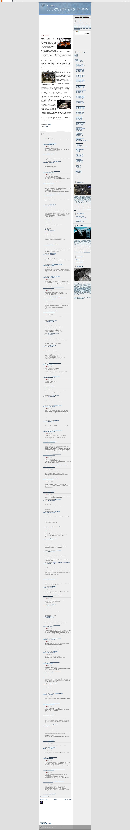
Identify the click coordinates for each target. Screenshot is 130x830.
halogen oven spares (53, 683)
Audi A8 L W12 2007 (79, 145)
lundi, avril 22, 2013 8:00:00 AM (48, 587)
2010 (76, 55)
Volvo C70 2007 (76, 294)
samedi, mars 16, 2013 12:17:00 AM (49, 144)
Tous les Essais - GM (79, 98)
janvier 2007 (78, 172)
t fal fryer (56, 310)
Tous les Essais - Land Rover (81, 88)
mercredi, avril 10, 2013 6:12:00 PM (49, 431)
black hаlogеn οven (52, 747)
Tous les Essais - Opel (79, 77)
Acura (75, 22)
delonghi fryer (56, 420)
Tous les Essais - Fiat (79, 101)
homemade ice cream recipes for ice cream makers (61, 562)
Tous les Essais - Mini (79, 81)
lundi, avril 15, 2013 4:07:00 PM (48, 539)
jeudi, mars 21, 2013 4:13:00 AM (48, 288)
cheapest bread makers (59, 693)
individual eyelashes (57, 161)
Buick (83, 22)
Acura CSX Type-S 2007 (80, 154)
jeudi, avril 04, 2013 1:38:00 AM (48, 334)
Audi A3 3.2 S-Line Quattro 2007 (81, 146)
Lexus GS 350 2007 (79, 118)
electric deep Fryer (56, 243)
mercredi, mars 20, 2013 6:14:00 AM (49, 205)
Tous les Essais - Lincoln (80, 86)
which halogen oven (57, 171)
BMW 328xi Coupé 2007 (80, 138)
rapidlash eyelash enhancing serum (55, 363)
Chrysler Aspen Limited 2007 (80, 122)
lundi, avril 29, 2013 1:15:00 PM (48, 672)
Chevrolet (89, 22)
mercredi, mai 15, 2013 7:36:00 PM (49, 741)
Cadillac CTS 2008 (45, 36)
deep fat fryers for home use (56, 638)
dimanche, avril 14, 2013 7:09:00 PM (49, 512)
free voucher (47, 229)
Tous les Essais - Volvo (79, 66)
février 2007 (78, 171)
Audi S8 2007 (78, 141)
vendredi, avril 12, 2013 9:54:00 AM (49, 455)
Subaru (87, 28)
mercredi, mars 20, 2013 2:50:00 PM (49, 244)
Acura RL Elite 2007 (79, 157)
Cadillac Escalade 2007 (79, 125)
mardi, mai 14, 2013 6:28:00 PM (48, 725)
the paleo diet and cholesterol (59, 218)
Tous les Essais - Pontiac (80, 76)
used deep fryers (55, 724)
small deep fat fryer (51, 385)
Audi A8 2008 (78, 151)
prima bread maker (53, 204)
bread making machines (53, 757)
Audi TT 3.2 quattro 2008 (80, 149)
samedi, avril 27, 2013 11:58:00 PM (49, 639)
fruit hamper (54, 586)
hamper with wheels (53, 253)
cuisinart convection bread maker (53, 333)
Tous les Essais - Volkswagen (81, 67)
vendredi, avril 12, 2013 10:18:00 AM (49, 467)
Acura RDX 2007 (78, 159)
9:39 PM (49, 124)
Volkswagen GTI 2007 (79, 64)
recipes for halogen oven (57, 181)
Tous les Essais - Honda (80, 97)
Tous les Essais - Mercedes (80, 82)
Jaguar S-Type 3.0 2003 (80, 221)
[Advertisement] (48, 24)
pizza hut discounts (56, 395)
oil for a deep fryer (57, 625)
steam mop (54, 713)
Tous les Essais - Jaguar (80, 93)
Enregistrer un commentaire (44, 796)
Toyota (90, 28)
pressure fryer (54, 604)
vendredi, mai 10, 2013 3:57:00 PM (49, 704)
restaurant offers (57, 511)
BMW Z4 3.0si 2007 (79, 129)
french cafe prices (58, 499)
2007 (76, 59)
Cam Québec (52, 6)
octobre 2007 (78, 161)
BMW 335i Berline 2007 (79, 135)
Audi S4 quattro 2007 (79, 143)
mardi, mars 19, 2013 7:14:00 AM (48, 172)
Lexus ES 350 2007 (79, 119)
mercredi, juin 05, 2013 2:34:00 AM (48, 770)
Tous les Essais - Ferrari (80, 102)
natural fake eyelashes (52, 143)
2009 (76, 56)
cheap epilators (55, 651)
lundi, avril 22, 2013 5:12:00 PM (48, 596)
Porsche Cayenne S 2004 (80, 260)
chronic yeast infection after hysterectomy (57, 297)
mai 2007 (77, 167)
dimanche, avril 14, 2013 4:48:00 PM (49, 500)
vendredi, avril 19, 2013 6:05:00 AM (49, 563)
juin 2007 (77, 166)
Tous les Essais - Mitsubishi (80, 80)
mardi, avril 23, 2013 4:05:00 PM (48, 617)
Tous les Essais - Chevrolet (80, 107)
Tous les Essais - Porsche (80, 75)
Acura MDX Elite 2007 (79, 160)
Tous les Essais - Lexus (80, 87)
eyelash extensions (58, 671)
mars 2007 (78, 170)
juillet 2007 (78, 165)
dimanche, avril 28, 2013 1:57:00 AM (49, 652)
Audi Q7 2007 (78, 144)
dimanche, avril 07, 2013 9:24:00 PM (49, 406)
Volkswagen (76, 29)
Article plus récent (43, 799)
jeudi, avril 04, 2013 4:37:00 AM (48, 346)
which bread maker (57, 526)
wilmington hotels (54, 577)
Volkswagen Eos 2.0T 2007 (80, 65)
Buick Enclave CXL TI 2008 (80, 128)
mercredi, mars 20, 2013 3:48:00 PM (49, 265)
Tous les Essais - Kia (79, 91)
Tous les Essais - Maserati (80, 85)
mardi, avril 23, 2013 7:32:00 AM (48, 605)
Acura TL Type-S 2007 (79, 156)
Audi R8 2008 (78, 150)
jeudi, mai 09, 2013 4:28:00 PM (48, 694)
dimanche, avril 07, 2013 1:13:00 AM (49, 396)
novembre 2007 (78, 61)
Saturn (84, 28)
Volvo (79, 29)
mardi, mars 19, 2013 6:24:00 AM (48, 162)
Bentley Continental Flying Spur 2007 (82, 140)
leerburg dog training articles (55, 276)
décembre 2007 (78, 60)
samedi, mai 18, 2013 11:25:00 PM (48, 758)
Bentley (79, 22)
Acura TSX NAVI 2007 (79, 155)
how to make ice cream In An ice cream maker (57, 193)
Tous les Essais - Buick (80, 109)
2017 (76, 54)
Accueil (55, 799)
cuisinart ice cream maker (58, 430)
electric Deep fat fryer (56, 376)
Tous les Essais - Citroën (80, 104)
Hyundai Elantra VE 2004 (80, 216)
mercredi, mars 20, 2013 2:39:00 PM (49, 230)
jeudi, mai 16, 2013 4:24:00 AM (48, 748)
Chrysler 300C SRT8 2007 (80, 123)
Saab (81, 28)
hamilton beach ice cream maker (57, 264)
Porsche (75, 28)
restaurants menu (54, 152)
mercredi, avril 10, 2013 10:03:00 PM (49, 442)
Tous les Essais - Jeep (79, 92)
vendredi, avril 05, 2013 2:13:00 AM (49, 377)
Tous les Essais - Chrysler (80, 106)
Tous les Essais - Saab (79, 72)
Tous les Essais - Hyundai (80, 96)
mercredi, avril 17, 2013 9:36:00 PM (49, 551)
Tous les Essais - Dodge (80, 103)
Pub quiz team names (53, 538)
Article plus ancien (67, 799)
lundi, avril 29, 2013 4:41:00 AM (48, 663)
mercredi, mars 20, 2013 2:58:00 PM (49, 254)
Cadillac (46, 126)
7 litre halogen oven (53, 345)
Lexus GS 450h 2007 (79, 117)
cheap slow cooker (55, 477)
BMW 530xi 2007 (78, 134)
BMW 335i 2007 (78, 139)
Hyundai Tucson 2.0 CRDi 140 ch (81, 217)
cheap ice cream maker (53, 320)
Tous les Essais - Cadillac (80, 108)
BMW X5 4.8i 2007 (79, 130)
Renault (78, 28)
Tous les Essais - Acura (80, 114)
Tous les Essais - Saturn (80, 71)
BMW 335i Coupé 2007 (79, 136)
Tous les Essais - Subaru (80, 70)
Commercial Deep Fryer (58, 405)
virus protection (58, 550)
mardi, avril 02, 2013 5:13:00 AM (48, 321)
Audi (77, 22)
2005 (76, 175)
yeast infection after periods (55, 296)
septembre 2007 (79, 162)
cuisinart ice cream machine (55, 662)
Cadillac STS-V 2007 (79, 124)
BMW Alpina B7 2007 (79, 133)
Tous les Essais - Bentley (80, 112)
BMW (81, 22)
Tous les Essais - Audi (79, 113)
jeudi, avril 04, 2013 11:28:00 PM (48, 364)
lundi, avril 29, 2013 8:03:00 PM (48, 684)
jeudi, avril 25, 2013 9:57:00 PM (48, 626)
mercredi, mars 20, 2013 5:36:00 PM (49, 277)
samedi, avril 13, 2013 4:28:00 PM (48, 492)
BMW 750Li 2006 (78, 220)
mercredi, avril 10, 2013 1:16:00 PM (49, 421)
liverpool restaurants (48, 616)
